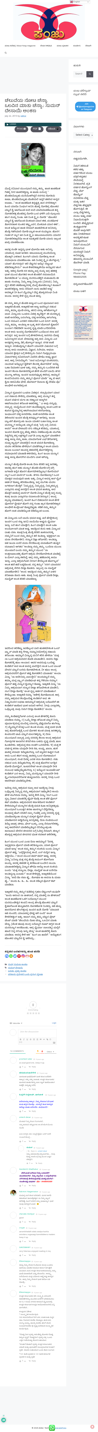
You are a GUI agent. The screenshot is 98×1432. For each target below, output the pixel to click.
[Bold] (20, 1039)
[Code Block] (44, 1039)
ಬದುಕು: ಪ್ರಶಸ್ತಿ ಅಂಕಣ (17, 971)
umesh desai (42, 1151)
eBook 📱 (53, 129)
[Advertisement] (33, 76)
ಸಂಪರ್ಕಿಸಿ (77, 46)
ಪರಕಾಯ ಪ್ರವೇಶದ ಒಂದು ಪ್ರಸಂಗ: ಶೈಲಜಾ (25, 974)
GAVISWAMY (24, 1247)
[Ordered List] (34, 1039)
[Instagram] (23, 956)
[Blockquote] (40, 1039)
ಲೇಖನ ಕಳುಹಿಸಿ (46, 46)
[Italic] (24, 1039)
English (76, 2)
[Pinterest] (19, 956)
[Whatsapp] (11, 956)
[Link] (47, 1039)
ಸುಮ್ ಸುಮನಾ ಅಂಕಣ (17, 964)
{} (50, 1039)
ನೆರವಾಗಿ (88, 46)
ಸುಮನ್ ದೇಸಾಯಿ (15, 968)
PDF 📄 (37, 129)
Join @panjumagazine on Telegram (86, 106)
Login (54, 1023)
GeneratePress (60, 1428)
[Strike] (30, 1039)
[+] (20, 1042)
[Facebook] (7, 956)
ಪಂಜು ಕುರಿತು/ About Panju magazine (20, 46)
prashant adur (25, 1059)
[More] (31, 956)
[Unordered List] (37, 1039)
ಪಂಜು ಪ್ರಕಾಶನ (62, 46)
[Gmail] (27, 956)
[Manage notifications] (92, 1427)
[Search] (89, 74)
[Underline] (27, 1039)
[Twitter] (15, 956)
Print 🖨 (21, 129)
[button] (5, 53)
